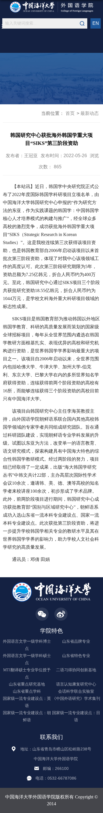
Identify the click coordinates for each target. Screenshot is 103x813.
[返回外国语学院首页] (51, 7)
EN (95, 23)
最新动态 (89, 113)
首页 (70, 113)
